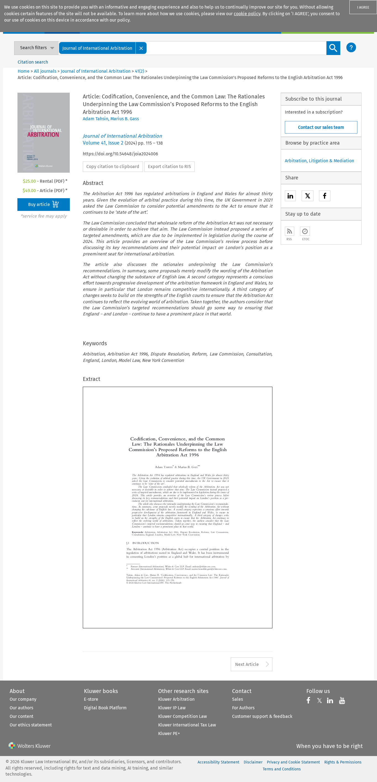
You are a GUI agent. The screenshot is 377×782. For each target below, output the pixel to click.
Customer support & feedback (262, 716)
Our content (21, 716)
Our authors (21, 707)
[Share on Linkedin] (290, 196)
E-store (91, 699)
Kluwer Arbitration (176, 699)
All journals (45, 71)
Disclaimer (253, 762)
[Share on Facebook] (324, 196)
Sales (237, 699)
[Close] (141, 48)
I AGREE (363, 7)
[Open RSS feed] (289, 231)
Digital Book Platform (105, 707)
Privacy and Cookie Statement (293, 762)
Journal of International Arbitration (96, 71)
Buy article (39, 204)
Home (24, 71)
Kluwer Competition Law (182, 716)
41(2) (139, 71)
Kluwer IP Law (171, 707)
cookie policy (247, 13)
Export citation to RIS (169, 166)
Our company (23, 699)
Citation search (33, 62)
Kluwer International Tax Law (187, 725)
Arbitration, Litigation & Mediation (319, 160)
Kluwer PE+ (169, 733)
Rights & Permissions (343, 762)
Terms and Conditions (282, 769)
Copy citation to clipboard (112, 166)
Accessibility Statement (218, 762)
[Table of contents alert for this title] (305, 231)
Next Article (247, 664)
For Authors (243, 707)
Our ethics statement (31, 725)
